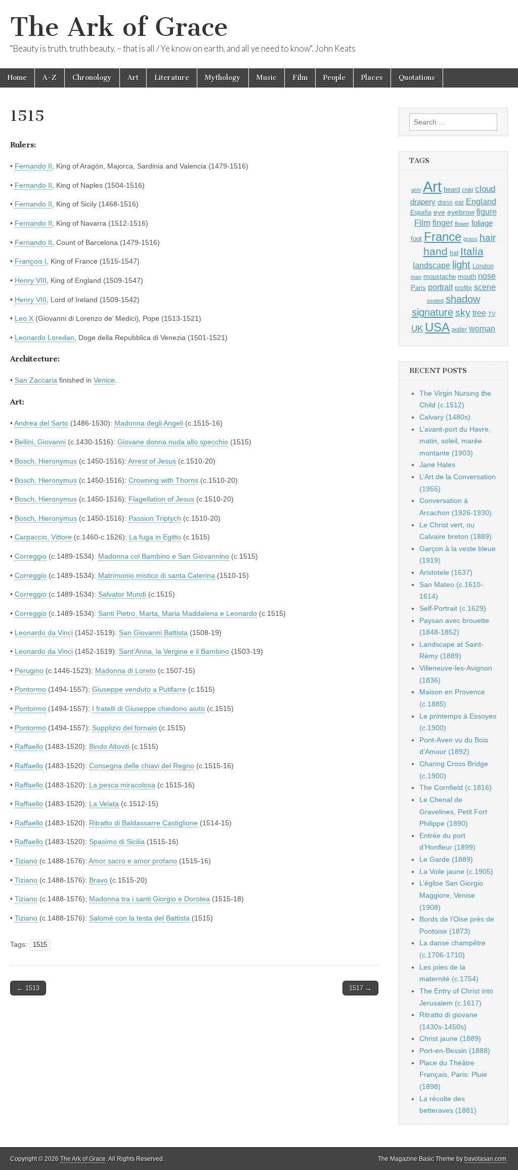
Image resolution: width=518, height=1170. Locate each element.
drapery (423, 201)
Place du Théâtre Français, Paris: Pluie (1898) (453, 1075)
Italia (472, 251)
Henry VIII (31, 280)
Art (133, 77)
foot (416, 238)
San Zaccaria (36, 380)
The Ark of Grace (119, 27)
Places (372, 77)
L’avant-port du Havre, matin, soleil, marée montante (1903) (455, 441)
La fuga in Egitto (155, 537)
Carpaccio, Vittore (43, 537)
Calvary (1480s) (444, 417)
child (467, 190)
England (481, 201)
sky (462, 312)
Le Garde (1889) (446, 859)
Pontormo (30, 689)
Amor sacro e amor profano (133, 861)
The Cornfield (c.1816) (455, 787)
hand (435, 251)
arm (416, 190)
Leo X (24, 318)
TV (491, 314)
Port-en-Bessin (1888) (454, 1051)
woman (482, 328)
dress (445, 202)
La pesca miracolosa (122, 785)
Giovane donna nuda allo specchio (172, 442)
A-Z (49, 77)
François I (31, 261)
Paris (418, 287)
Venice (104, 380)
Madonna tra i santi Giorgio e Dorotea (149, 899)
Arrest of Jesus (152, 461)
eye (439, 212)
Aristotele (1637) (445, 572)
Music (266, 77)
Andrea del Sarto (41, 423)
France (442, 236)
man (416, 277)
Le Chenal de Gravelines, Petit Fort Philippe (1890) (453, 811)
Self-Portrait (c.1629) (452, 608)
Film (300, 77)
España (420, 212)
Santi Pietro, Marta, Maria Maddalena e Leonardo (177, 613)
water (459, 329)
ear (459, 202)
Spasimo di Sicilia (117, 842)
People (334, 77)
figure (487, 211)
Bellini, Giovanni (40, 442)
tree (479, 312)
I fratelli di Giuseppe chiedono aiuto (148, 708)
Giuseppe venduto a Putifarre (139, 689)
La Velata (104, 804)
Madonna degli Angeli (148, 423)
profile (463, 287)
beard (452, 189)
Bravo (98, 880)
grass (470, 239)
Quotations (417, 77)
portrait (440, 286)
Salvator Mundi (122, 594)
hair (488, 237)
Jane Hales (437, 465)
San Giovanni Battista (153, 633)
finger (443, 222)
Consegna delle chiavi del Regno (141, 766)
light (461, 264)
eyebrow (460, 212)
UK (417, 328)
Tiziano (26, 861)
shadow (463, 299)
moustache (439, 276)
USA (437, 327)
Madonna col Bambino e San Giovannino (163, 556)
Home (17, 77)
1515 (40, 944)
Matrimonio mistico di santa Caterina (156, 575)
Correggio (31, 556)
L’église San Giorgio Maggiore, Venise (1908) (451, 895)
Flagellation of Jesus (161, 499)
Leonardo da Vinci (44, 633)
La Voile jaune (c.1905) (456, 871)
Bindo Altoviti (109, 746)
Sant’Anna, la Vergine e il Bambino (174, 651)
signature (432, 312)
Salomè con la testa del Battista (139, 918)
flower (462, 224)
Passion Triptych (154, 518)
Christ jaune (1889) (450, 1038)
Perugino (29, 670)
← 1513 (28, 988)
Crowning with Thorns (163, 480)
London (483, 266)
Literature (171, 77)
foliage (482, 223)
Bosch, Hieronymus (46, 461)
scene (485, 287)
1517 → (360, 988)
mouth (467, 276)
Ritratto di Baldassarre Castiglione (143, 823)
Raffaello (29, 746)
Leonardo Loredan (44, 337)
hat (454, 253)
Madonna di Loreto (125, 670)
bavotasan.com (485, 1158)
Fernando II (33, 166)
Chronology (92, 77)
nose (487, 276)
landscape (431, 265)
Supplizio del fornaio (124, 728)
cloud (485, 189)
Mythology (223, 77)
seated (435, 301)
